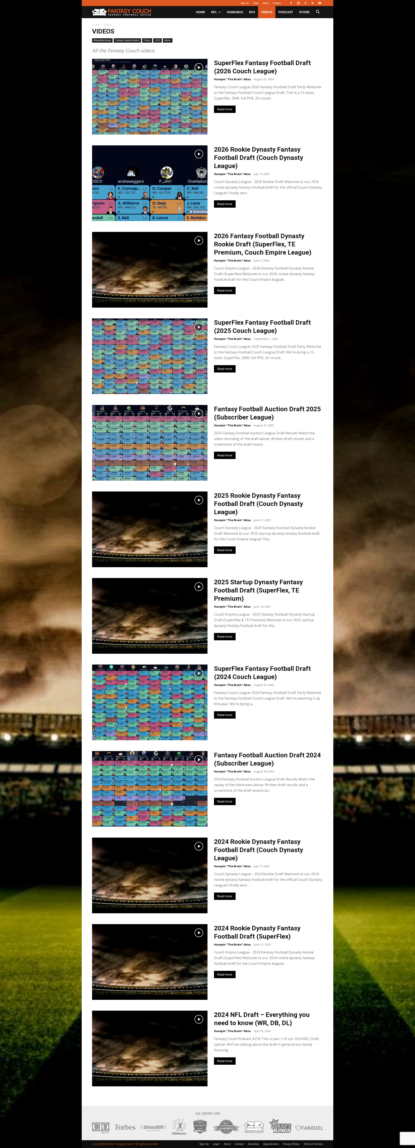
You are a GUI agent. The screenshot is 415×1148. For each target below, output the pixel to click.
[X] (312, 3)
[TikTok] (305, 3)
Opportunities (271, 1144)
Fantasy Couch (124, 1144)
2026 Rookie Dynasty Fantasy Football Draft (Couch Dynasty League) (258, 158)
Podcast (285, 12)
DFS (252, 12)
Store (304, 12)
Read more (224, 109)
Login (256, 3)
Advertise (253, 1144)
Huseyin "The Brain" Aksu (232, 79)
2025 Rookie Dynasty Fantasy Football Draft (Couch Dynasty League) (258, 504)
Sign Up (245, 3)
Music (167, 40)
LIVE (157, 40)
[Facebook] (291, 3)
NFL (214, 12)
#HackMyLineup (102, 40)
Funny (147, 40)
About (266, 3)
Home (200, 12)
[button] (318, 12)
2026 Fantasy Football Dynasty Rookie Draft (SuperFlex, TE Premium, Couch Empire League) (262, 244)
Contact (277, 3)
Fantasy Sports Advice (127, 40)
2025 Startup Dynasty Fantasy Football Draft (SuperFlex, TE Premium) (258, 590)
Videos (266, 12)
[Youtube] (319, 3)
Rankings (235, 12)
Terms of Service (313, 1144)
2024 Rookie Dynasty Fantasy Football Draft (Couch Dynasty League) (258, 850)
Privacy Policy (291, 1144)
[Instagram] (298, 3)
